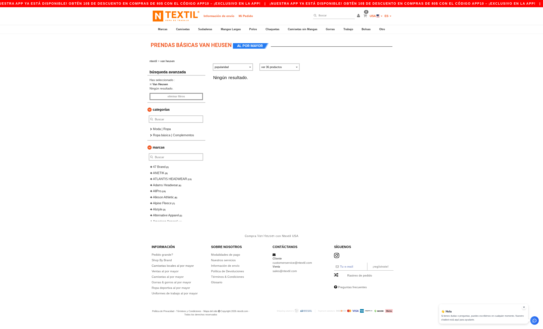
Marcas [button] (159, 147)
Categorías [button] (161, 109)
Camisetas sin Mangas (302, 29)
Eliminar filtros (176, 96)
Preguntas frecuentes (352, 287)
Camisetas (183, 29)
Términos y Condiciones (188, 311)
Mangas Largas (231, 29)
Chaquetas (272, 29)
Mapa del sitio (210, 311)
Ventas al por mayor (165, 271)
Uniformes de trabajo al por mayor (175, 293)
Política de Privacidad (163, 311)
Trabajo (348, 29)
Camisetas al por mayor (168, 276)
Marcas (162, 29)
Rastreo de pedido (359, 275)
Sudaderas (205, 29)
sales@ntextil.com (285, 271)
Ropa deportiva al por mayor (171, 287)
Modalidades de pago (225, 254)
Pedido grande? (162, 254)
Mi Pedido (246, 16)
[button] (359, 16)
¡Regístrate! (381, 266)
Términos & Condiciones (227, 276)
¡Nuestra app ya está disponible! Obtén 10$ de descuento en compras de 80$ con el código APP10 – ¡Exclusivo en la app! (403, 3)
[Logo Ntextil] (176, 16)
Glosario (216, 282)
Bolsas (366, 29)
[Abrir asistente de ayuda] (534, 320)
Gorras (330, 29)
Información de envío (219, 16)
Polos (253, 29)
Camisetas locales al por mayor (173, 265)
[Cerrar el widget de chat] (524, 307)
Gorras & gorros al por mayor (171, 282)
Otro (382, 29)
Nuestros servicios (223, 260)
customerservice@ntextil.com (292, 262)
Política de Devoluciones (227, 271)
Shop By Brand (162, 260)
